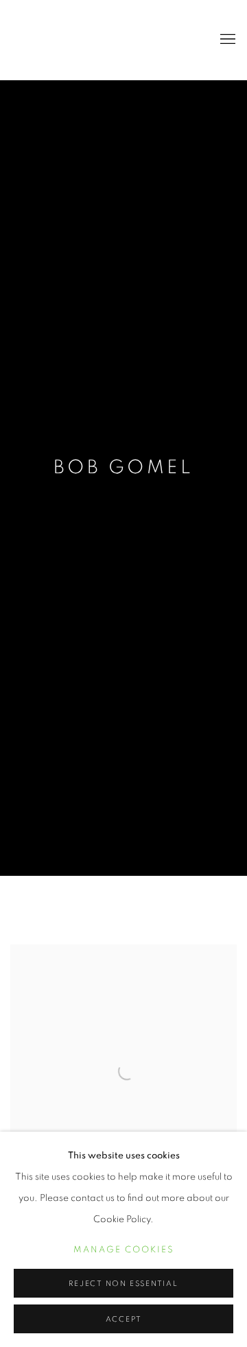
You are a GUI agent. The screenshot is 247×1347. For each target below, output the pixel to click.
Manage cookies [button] (123, 1249)
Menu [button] (226, 39)
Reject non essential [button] (123, 1283)
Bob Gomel (123, 467)
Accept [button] (124, 1319)
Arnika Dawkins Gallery (99, 40)
